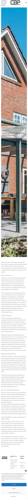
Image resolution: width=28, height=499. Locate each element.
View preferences (14, 492)
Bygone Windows (22, 466)
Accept (14, 484)
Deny (14, 488)
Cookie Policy (13, 496)
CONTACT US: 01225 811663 (4, 3)
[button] (26, 470)
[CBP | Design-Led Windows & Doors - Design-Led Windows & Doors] (15, 2)
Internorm (22, 462)
